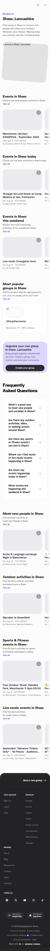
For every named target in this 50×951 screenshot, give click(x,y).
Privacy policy (33, 931)
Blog (6, 859)
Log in (6, 807)
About (6, 853)
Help (6, 813)
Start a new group (32, 780)
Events (29, 807)
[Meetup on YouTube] (25, 900)
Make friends (32, 837)
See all (6, 104)
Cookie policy (37, 935)
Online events (32, 825)
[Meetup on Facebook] (7, 900)
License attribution (22, 940)
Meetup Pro (9, 865)
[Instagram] (34, 900)
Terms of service (17, 931)
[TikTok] (42, 900)
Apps (6, 877)
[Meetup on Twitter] (16, 900)
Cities (28, 819)
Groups (29, 801)
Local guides (31, 831)
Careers (7, 871)
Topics (29, 813)
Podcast (7, 883)
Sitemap (29, 843)
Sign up (7, 801)
